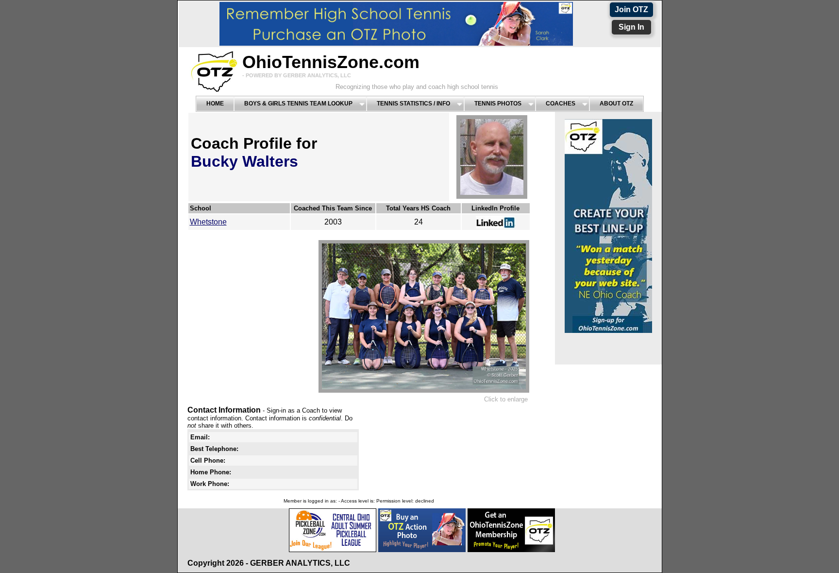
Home (215, 103)
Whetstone (208, 222)
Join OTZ (631, 9)
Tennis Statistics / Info (413, 103)
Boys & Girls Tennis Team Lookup (298, 103)
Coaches (560, 103)
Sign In (631, 27)
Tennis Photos (497, 103)
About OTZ (616, 103)
